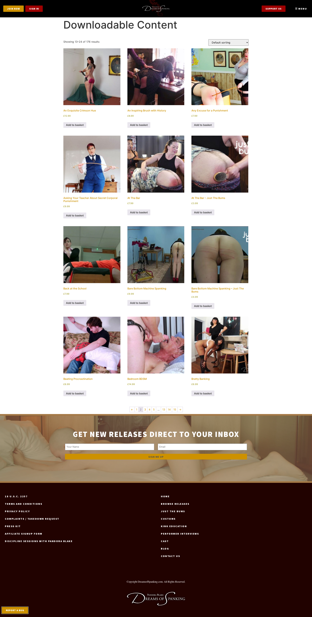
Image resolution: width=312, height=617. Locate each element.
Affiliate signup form (23, 533)
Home (165, 496)
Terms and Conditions (23, 503)
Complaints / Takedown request (32, 518)
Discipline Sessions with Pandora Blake (39, 541)
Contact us (170, 556)
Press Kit (13, 526)
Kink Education (174, 526)
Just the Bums (173, 511)
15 (174, 409)
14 (169, 409)
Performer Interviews (180, 533)
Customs (168, 518)
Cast (165, 541)
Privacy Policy (17, 511)
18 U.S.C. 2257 (16, 496)
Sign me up (156, 456)
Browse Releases (175, 503)
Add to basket (75, 125)
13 (163, 409)
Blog (165, 548)
